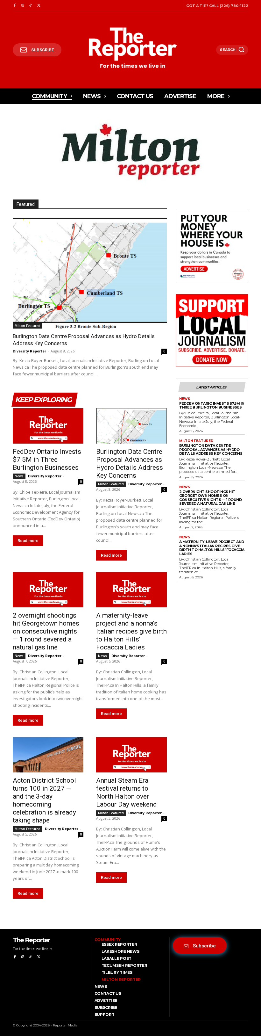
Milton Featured (27, 325)
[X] (38, 5)
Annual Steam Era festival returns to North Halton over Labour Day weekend (126, 792)
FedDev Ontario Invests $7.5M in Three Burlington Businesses (47, 459)
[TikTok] (30, 5)
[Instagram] (22, 5)
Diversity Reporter (29, 351)
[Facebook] (14, 5)
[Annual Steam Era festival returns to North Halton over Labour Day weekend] (131, 754)
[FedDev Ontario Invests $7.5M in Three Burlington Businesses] (48, 426)
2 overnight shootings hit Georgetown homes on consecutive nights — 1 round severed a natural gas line (46, 631)
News (19, 476)
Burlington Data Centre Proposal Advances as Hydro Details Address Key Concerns (129, 463)
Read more (28, 540)
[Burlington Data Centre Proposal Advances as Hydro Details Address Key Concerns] (90, 272)
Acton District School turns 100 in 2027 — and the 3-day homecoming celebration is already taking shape (44, 800)
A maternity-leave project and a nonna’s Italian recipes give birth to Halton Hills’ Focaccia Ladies (131, 631)
